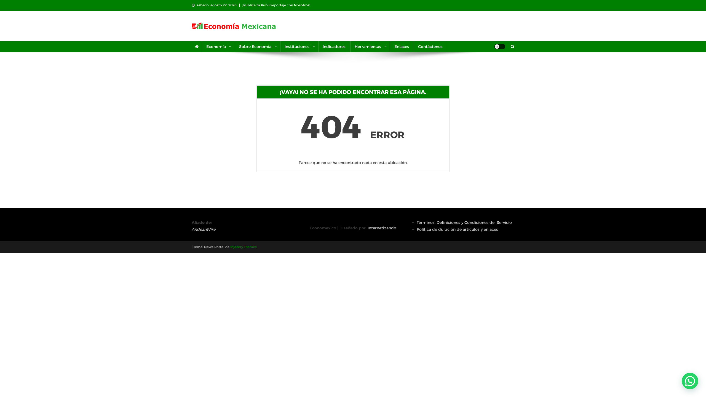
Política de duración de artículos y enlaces (457, 229)
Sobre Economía (255, 46)
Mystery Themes (243, 247)
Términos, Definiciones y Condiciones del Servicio (464, 222)
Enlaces (401, 46)
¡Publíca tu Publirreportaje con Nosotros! (276, 5)
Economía (216, 46)
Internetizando (382, 228)
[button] (690, 381)
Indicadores (334, 46)
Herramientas (368, 46)
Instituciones (297, 46)
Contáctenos (430, 46)
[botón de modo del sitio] (499, 46)
